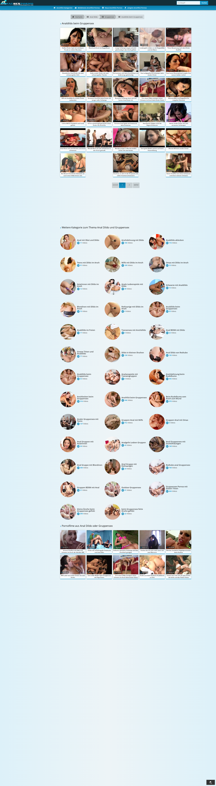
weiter (136, 185)
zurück (115, 185)
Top (210, 783)
